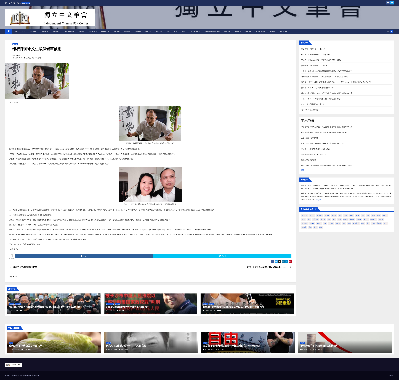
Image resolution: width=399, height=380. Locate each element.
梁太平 (366, 219)
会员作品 (104, 31)
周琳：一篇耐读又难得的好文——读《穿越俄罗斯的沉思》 (323, 143)
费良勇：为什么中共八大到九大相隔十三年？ (318, 88)
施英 (339, 219)
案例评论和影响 (110, 304)
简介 (16, 31)
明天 (168, 31)
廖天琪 (323, 219)
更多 (303, 170)
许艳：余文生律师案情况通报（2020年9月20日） (268, 267)
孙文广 (384, 215)
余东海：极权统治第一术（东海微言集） (316, 54)
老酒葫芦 (356, 223)
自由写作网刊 (260, 31)
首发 (175, 31)
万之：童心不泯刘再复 (309, 138)
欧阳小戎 (373, 219)
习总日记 (305, 215)
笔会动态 (56, 31)
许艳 (39, 58)
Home (391, 375)
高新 (315, 227)
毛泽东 (312, 223)
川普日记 (315, 219)
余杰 (340, 215)
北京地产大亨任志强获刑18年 (24, 267)
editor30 (27, 349)
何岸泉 (327, 215)
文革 (334, 219)
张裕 (329, 219)
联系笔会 (33, 31)
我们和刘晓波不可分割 (212, 31)
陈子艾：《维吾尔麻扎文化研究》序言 (315, 149)
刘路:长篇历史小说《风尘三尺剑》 (314, 154)
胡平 (362, 223)
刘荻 (362, 215)
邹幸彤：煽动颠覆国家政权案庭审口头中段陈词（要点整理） (235, 306)
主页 (23, 31)
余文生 (28, 58)
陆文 (385, 223)
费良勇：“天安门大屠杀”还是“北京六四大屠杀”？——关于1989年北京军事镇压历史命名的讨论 (336, 82)
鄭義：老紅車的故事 (308, 160)
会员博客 (273, 31)
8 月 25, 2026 (15, 349)
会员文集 (249, 31)
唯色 (378, 215)
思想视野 (117, 31)
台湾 (373, 215)
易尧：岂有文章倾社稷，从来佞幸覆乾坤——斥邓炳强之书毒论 (324, 77)
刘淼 (357, 215)
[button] (388, 31)
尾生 (303, 219)
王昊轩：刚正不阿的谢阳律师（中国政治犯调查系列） (321, 99)
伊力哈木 (320, 215)
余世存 (334, 215)
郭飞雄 (379, 223)
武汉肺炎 (305, 223)
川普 (308, 219)
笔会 (349, 223)
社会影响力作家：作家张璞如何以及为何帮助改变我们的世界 (324, 132)
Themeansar (35, 375)
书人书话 (127, 31)
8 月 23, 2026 (209, 349)
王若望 (338, 223)
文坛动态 (81, 31)
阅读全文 (319, 200)
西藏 (373, 223)
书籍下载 (227, 31)
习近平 (312, 215)
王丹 (325, 223)
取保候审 (34, 58)
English (284, 31)
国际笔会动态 (69, 31)
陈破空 (304, 227)
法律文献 (211, 304)
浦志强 (319, 223)
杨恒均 (352, 219)
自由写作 (148, 31)
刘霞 (368, 215)
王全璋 (331, 223)
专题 (183, 31)
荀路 (368, 223)
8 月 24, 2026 (112, 349)
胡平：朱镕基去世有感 (309, 110)
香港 (310, 227)
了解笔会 (43, 31)
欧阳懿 (381, 219)
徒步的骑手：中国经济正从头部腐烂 (314, 66)
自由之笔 (159, 31)
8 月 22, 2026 (306, 349)
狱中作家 (92, 31)
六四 (345, 215)
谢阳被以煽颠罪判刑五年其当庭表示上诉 (127, 306)
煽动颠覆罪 (18, 304)
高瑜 (320, 227)
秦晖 (343, 223)
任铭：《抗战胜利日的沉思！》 (313, 104)
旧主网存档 (195, 31)
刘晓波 (351, 215)
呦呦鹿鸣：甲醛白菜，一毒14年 (313, 49)
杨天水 (345, 219)
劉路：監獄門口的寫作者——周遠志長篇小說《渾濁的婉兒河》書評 (326, 165)
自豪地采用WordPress (12, 375)
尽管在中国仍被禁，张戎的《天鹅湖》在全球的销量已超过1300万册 (326, 93)
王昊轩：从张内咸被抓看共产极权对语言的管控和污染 (321, 60)
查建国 (359, 219)
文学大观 (138, 31)
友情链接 (238, 31)
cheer (18, 55)
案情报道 (15, 44)
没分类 (11, 343)
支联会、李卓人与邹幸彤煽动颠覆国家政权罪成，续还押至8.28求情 (44, 306)
